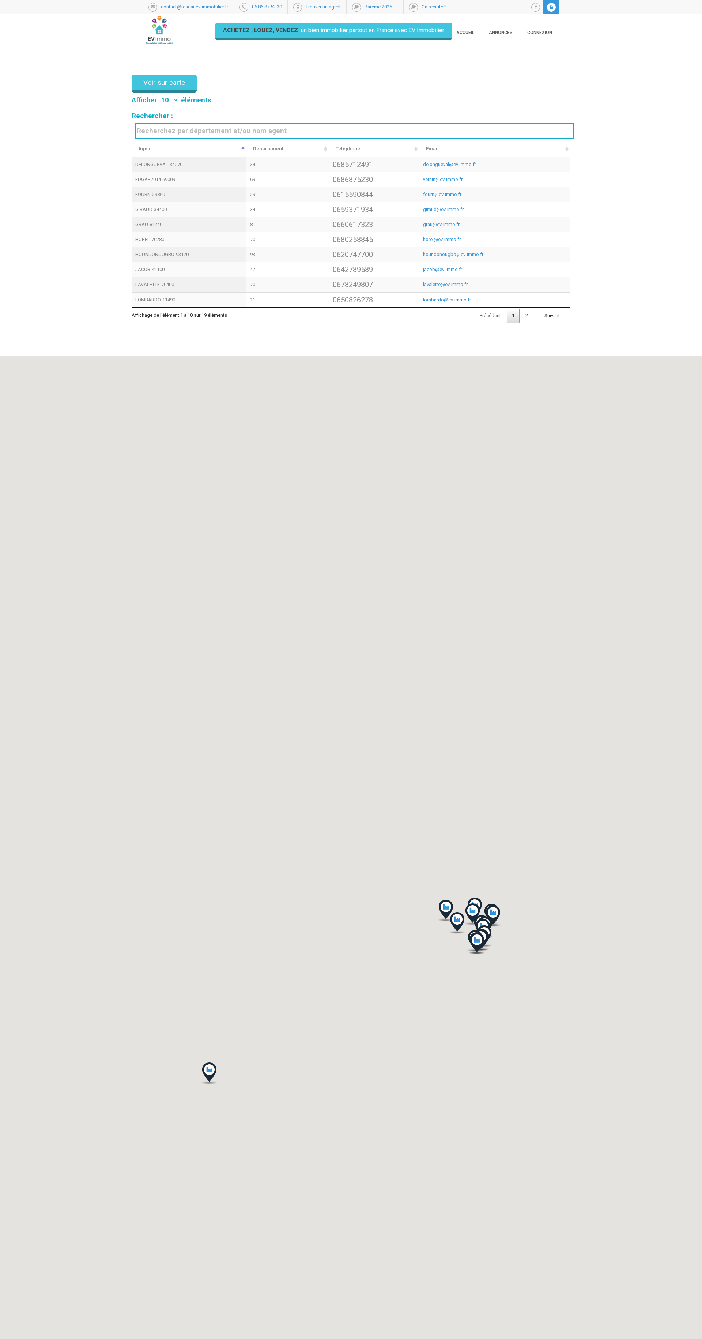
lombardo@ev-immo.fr (447, 299)
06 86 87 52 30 (267, 7)
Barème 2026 (378, 7)
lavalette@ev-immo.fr (445, 284)
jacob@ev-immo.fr (442, 269)
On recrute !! (434, 7)
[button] (477, 943)
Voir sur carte (164, 82)
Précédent (490, 315)
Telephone (348, 148)
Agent (145, 148)
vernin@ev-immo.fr (443, 179)
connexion (539, 32)
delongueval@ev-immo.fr (449, 164)
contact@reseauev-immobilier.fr (194, 7)
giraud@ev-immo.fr (443, 209)
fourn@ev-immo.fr (442, 194)
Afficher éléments (171, 100)
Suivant (552, 315)
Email (432, 148)
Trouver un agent (323, 7)
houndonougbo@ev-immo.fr (453, 254)
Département (268, 148)
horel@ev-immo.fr (442, 239)
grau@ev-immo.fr (441, 224)
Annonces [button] (501, 32)
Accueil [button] (465, 32)
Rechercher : (152, 116)
